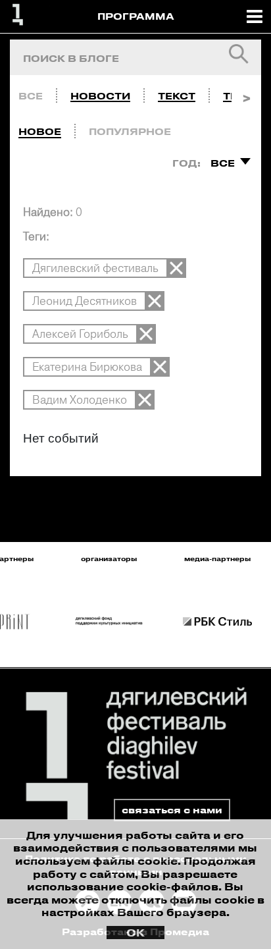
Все (30, 95)
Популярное (130, 131)
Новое (39, 131)
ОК (135, 932)
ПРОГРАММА (135, 16)
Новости (100, 95)
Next (246, 93)
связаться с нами (172, 809)
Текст (176, 95)
